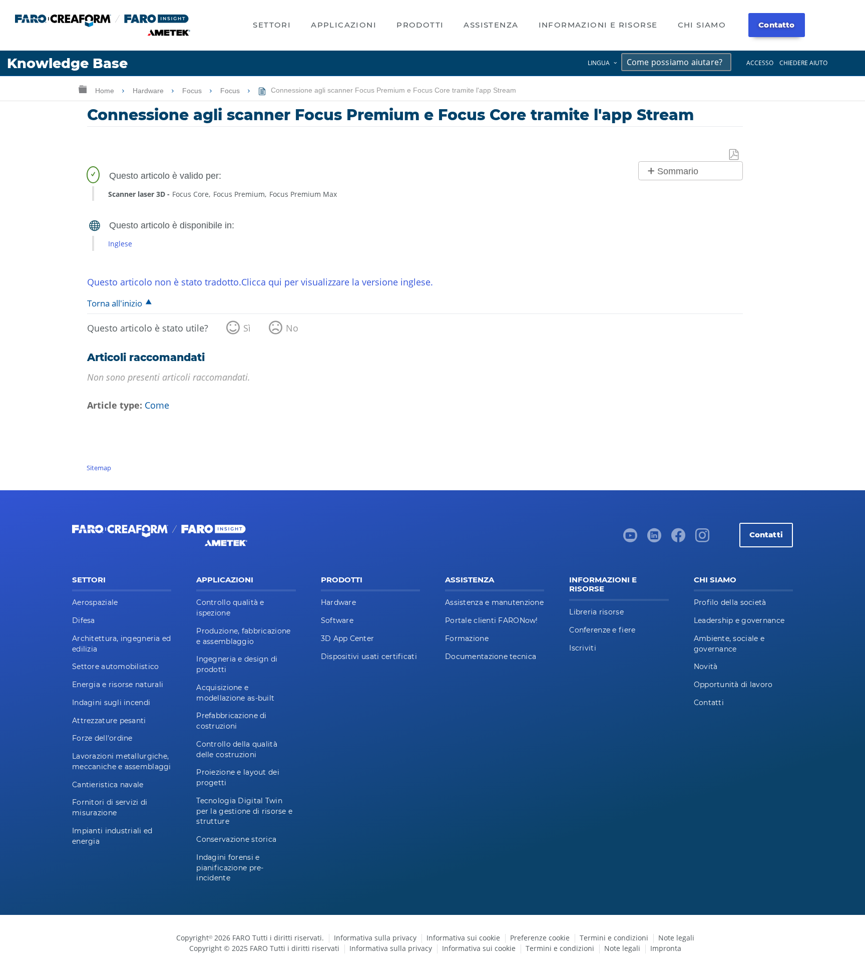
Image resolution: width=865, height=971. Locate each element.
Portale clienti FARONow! (491, 620)
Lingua (599, 63)
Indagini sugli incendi (111, 702)
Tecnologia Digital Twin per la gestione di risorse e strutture (244, 811)
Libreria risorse (596, 611)
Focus (193, 91)
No (292, 328)
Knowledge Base (67, 63)
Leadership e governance (739, 620)
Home (105, 91)
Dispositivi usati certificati (369, 656)
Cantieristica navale (108, 784)
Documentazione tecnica (490, 656)
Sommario (677, 171)
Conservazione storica (236, 839)
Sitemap (99, 467)
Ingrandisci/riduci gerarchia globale (83, 89)
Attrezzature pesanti (109, 720)
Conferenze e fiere (602, 629)
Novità (706, 666)
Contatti (766, 534)
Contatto (776, 25)
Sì (247, 328)
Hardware (149, 91)
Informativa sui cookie (463, 937)
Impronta (665, 948)
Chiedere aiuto (803, 63)
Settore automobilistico (115, 666)
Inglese (120, 243)
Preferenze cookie (540, 937)
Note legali (676, 937)
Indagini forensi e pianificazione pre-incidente (229, 868)
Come (157, 405)
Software (337, 620)
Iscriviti (582, 648)
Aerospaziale (95, 602)
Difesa (83, 620)
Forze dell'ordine (102, 738)
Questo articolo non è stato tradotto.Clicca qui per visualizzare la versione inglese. (260, 282)
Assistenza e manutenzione (494, 602)
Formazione (467, 638)
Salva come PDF (734, 155)
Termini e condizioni (614, 937)
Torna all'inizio (114, 303)
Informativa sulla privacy (375, 937)
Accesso (759, 63)
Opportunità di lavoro (733, 684)
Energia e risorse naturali (117, 684)
